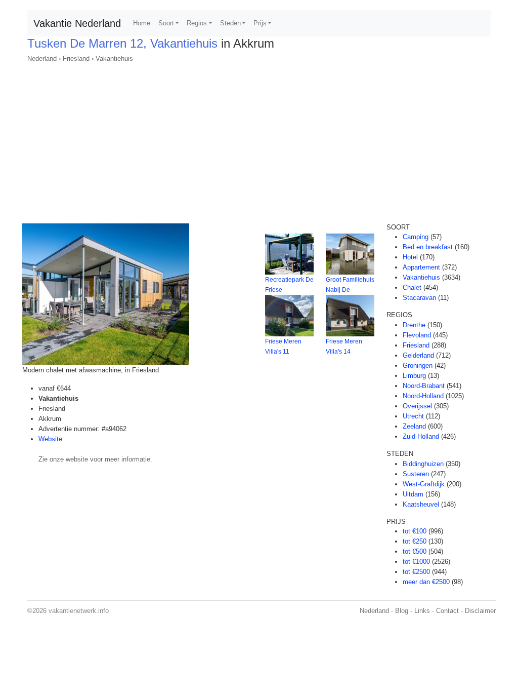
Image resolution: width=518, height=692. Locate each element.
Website (50, 439)
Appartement (421, 267)
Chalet (412, 287)
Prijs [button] (260, 23)
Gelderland (418, 355)
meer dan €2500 (426, 582)
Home (141, 23)
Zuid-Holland (421, 436)
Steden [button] (230, 23)
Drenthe (414, 325)
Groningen (418, 365)
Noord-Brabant (424, 386)
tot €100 (414, 531)
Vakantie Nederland (77, 23)
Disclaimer (480, 610)
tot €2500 (416, 571)
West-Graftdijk (424, 484)
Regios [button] (197, 23)
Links (422, 610)
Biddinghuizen (423, 464)
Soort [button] (166, 23)
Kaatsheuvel (421, 504)
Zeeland (414, 426)
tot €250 (414, 541)
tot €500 (414, 551)
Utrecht (413, 416)
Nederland (42, 58)
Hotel (410, 257)
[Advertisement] (259, 140)
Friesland (76, 58)
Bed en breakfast (428, 247)
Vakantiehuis (114, 58)
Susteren (416, 474)
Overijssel (417, 406)
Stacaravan (419, 297)
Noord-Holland (423, 396)
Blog (401, 610)
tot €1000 (416, 561)
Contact (447, 610)
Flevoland (417, 335)
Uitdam (413, 494)
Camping (415, 237)
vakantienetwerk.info (79, 610)
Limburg (414, 375)
